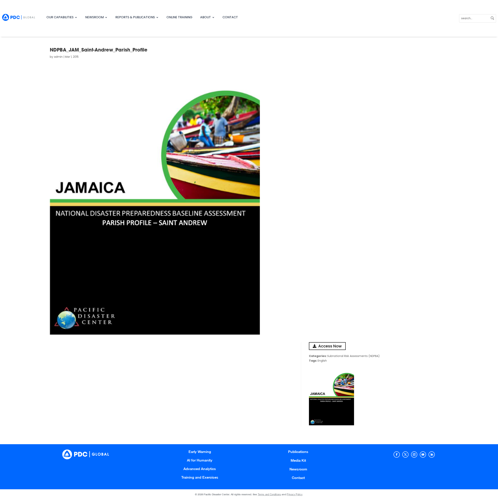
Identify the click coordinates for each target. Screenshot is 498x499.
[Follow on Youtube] (423, 454)
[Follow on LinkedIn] (432, 454)
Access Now (330, 346)
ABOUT (205, 17)
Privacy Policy (294, 494)
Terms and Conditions (269, 494)
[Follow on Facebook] (397, 454)
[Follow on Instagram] (414, 454)
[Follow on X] (405, 454)
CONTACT (230, 17)
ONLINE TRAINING (179, 17)
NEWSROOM (94, 17)
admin (58, 57)
